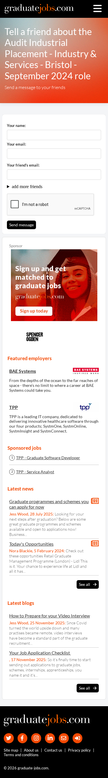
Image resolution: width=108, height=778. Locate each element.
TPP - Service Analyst (35, 472)
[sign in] (78, 738)
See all (84, 584)
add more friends (27, 186)
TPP (13, 407)
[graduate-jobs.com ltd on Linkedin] (50, 738)
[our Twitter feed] (9, 738)
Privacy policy (79, 750)
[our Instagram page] (36, 738)
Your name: (16, 126)
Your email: (16, 144)
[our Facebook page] (23, 738)
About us (31, 750)
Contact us (53, 750)
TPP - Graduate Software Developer (48, 457)
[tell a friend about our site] (64, 738)
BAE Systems (22, 371)
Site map (11, 750)
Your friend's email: (23, 165)
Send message (21, 224)
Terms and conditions (21, 754)
